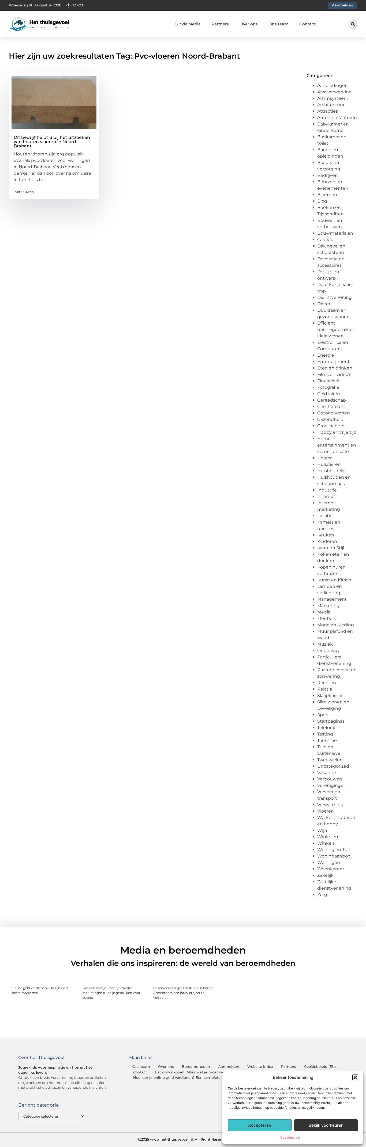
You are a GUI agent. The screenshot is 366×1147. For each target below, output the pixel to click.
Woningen (328, 862)
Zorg (322, 894)
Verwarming (330, 804)
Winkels (326, 843)
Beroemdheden (196, 1067)
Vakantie (326, 772)
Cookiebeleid (290, 1137)
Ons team (278, 23)
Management (332, 599)
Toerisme (327, 740)
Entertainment (333, 361)
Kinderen (327, 541)
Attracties (327, 111)
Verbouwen (24, 192)
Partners (220, 23)
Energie (325, 355)
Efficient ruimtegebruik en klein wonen (336, 329)
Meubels (326, 618)
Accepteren (259, 1125)
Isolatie (325, 515)
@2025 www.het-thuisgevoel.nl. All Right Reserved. (183, 1139)
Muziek (325, 644)
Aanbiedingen (332, 85)
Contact (307, 23)
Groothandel (330, 425)
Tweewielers (330, 759)
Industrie (327, 490)
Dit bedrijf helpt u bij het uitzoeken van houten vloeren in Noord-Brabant (52, 141)
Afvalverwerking (334, 91)
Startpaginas (331, 721)
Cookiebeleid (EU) (320, 1067)
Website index (260, 1067)
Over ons (249, 23)
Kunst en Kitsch (334, 579)
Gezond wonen (333, 413)
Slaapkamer (330, 695)
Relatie (324, 689)
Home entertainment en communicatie (336, 445)
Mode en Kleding (335, 624)
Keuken (325, 535)
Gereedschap (331, 400)
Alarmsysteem (332, 98)
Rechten (326, 682)
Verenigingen (331, 785)
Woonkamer (330, 868)
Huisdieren (329, 464)
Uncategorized (333, 766)
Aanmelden (228, 1067)
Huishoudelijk (332, 470)
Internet (326, 496)
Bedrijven (327, 175)
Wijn (322, 830)
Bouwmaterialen (335, 233)
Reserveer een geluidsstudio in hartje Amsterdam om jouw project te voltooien (182, 993)
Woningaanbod (334, 856)
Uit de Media (188, 23)
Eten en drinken (334, 368)
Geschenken (331, 406)
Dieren (324, 303)
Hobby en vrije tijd (336, 432)
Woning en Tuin (334, 849)
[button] (355, 1077)
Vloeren (325, 811)
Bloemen (327, 194)
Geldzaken (328, 393)
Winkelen (327, 836)
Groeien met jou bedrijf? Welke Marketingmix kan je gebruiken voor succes (111, 993)
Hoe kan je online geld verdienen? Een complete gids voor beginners (195, 1078)
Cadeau (325, 239)
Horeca (325, 457)
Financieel (328, 380)
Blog (322, 201)
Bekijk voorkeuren (326, 1125)
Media (323, 612)
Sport (323, 714)
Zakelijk (325, 875)
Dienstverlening (334, 297)
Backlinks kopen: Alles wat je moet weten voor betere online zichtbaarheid (222, 1072)
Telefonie (327, 727)
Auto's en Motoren (337, 117)
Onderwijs (328, 650)
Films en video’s (334, 374)
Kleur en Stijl (330, 547)
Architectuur (331, 104)
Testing (325, 734)
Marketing (328, 605)
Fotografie (328, 387)
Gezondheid (330, 419)
